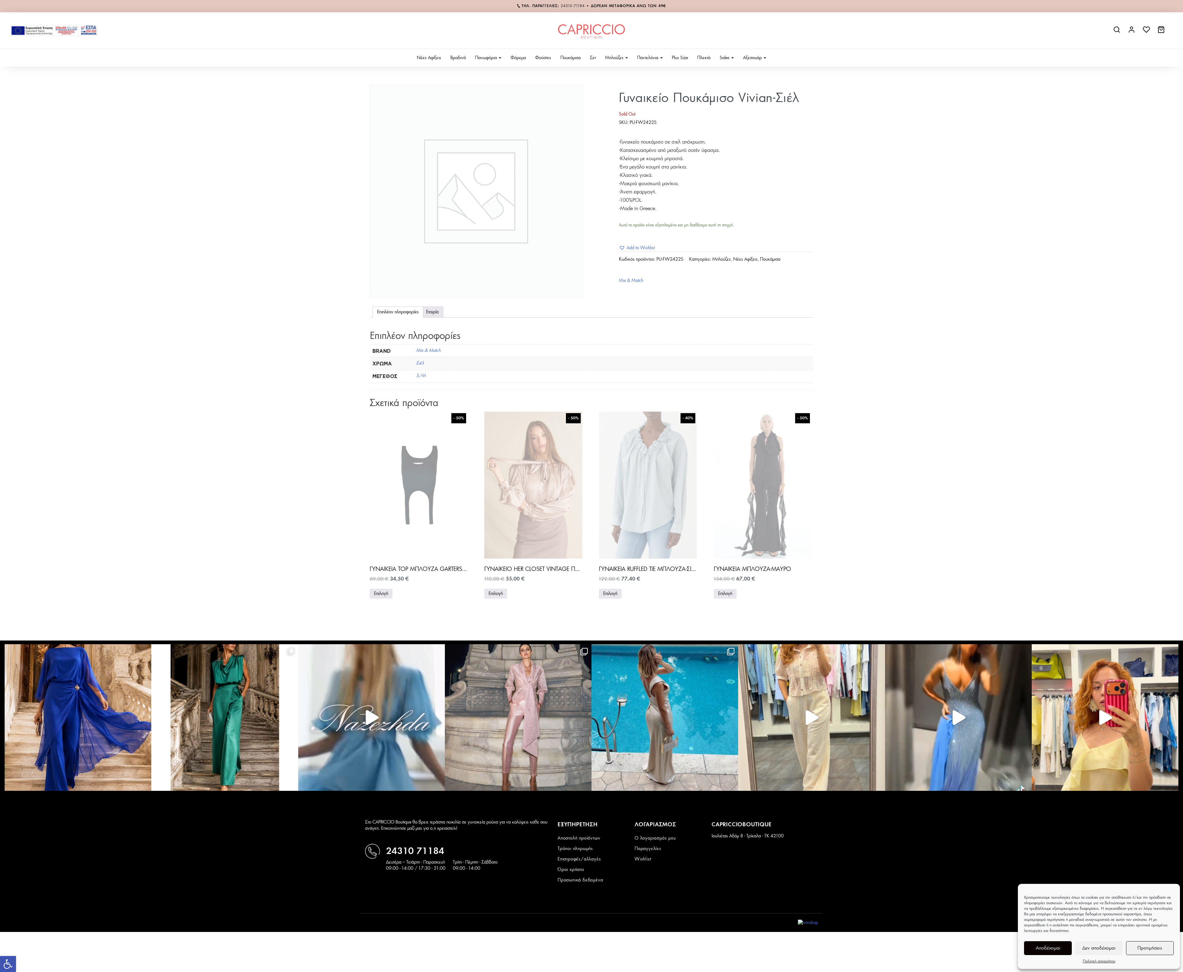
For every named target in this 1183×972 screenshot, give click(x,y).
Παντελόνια (648, 58)
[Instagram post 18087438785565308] (958, 717)
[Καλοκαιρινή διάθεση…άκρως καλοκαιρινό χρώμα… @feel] (1105, 717)
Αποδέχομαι (1048, 948)
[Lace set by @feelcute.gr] (811, 717)
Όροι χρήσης (571, 870)
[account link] (1132, 32)
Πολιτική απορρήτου (1099, 961)
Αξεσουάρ (753, 58)
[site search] (1117, 32)
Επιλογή (381, 594)
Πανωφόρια (486, 58)
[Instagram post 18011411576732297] (371, 717)
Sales (725, 58)
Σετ (593, 58)
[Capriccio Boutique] (591, 30)
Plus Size (680, 58)
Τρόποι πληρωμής (575, 849)
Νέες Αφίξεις (429, 58)
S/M (420, 376)
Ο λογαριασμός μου (655, 838)
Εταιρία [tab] (432, 312)
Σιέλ (420, 363)
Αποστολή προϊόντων (579, 838)
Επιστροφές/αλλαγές (579, 859)
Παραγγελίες (648, 849)
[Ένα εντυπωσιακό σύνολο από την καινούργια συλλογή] (224, 717)
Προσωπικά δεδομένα (580, 880)
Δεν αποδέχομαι (1099, 948)
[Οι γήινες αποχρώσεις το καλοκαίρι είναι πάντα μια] (665, 717)
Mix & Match (631, 281)
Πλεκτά (703, 58)
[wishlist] (1147, 32)
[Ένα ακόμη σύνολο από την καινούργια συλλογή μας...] (78, 717)
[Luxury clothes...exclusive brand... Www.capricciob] (518, 717)
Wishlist (643, 859)
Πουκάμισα (570, 58)
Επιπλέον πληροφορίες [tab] (398, 312)
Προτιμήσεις (1149, 948)
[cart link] (1161, 32)
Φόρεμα (518, 58)
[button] (8, 964)
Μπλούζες (615, 58)
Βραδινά (458, 58)
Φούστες (543, 58)
